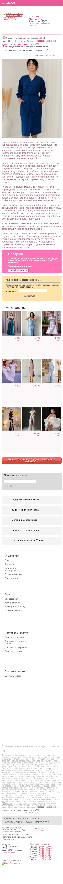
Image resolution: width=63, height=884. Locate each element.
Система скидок (13, 676)
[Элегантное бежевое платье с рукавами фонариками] (11, 371)
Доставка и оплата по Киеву (16, 642)
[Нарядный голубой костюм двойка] (51, 371)
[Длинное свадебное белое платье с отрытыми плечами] (31, 419)
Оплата (35, 818)
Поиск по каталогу (15, 475)
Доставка (22, 818)
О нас (8, 560)
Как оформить (12, 599)
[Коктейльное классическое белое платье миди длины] (51, 323)
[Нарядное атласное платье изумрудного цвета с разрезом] (11, 323)
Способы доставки (14, 637)
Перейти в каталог (18, 270)
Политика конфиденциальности (17, 837)
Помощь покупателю (37, 822)
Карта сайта (8, 839)
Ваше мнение (12, 578)
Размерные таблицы (15, 606)
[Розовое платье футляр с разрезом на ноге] (31, 371)
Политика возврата (15, 610)
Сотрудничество (13, 574)
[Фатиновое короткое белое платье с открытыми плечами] (51, 419)
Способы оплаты (13, 651)
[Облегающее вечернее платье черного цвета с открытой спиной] (11, 419)
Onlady (18, 828)
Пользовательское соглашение (16, 835)
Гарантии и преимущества (12, 569)
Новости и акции (13, 822)
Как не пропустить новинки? (23, 279)
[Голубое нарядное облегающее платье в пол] (31, 323)
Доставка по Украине (16, 647)
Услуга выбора (12, 602)
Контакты (9, 564)
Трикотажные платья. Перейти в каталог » (32, 460)
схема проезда (36, 23)
